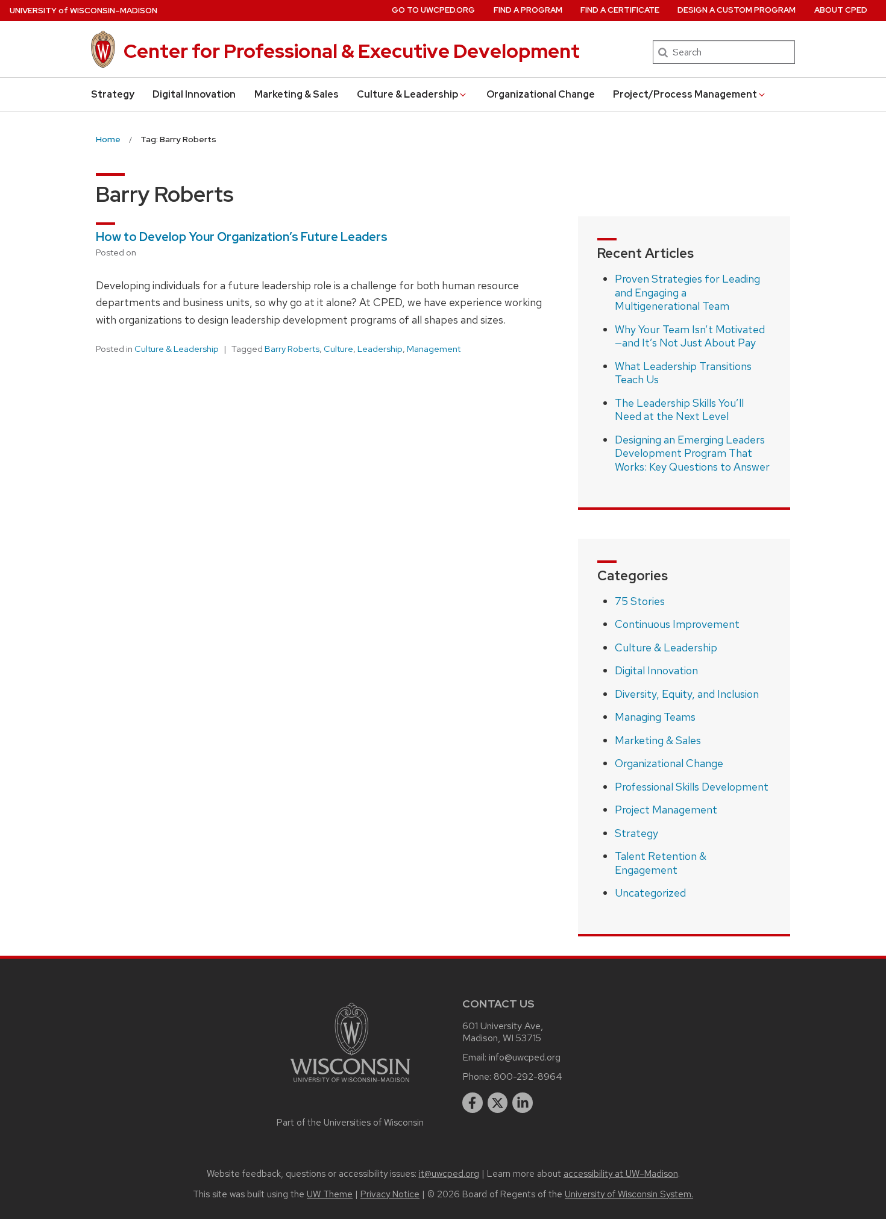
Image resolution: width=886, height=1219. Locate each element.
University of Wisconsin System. (629, 1194)
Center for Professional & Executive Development (352, 51)
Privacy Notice (389, 1194)
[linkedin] (522, 1102)
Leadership (380, 349)
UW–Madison (83, 10)
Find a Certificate (619, 10)
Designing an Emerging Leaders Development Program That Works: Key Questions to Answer (692, 453)
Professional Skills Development (691, 787)
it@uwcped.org (449, 1174)
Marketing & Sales (296, 94)
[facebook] (472, 1102)
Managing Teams (655, 717)
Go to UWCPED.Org (433, 10)
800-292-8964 (528, 1076)
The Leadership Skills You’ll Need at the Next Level (679, 410)
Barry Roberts (292, 349)
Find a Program (528, 10)
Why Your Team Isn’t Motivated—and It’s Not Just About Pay (690, 336)
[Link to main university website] (350, 1084)
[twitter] (498, 1102)
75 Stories (640, 601)
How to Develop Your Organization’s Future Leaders (242, 237)
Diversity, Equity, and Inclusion (687, 694)
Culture (338, 349)
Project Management (666, 809)
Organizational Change (540, 94)
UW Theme (330, 1194)
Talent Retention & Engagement (660, 863)
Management (433, 349)
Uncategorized (650, 893)
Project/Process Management (685, 94)
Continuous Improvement (677, 624)
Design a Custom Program (736, 10)
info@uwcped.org (525, 1057)
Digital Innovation (194, 94)
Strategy (112, 94)
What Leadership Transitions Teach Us (683, 373)
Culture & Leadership (407, 94)
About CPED (840, 10)
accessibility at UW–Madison (621, 1174)
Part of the (350, 1123)
